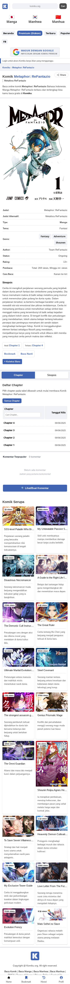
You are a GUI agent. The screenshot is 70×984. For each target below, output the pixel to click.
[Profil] (61, 978)
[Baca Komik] (5, 6)
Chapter (18, 375)
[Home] (8, 978)
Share (63, 75)
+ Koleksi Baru (12, 361)
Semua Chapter (12, 401)
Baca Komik (10, 971)
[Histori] (43, 978)
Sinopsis (51, 375)
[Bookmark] (26, 978)
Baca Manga (25, 971)
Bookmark (9, 354)
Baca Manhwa (41, 971)
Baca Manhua (57, 971)
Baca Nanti (27, 354)
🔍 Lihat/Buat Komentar (35, 488)
